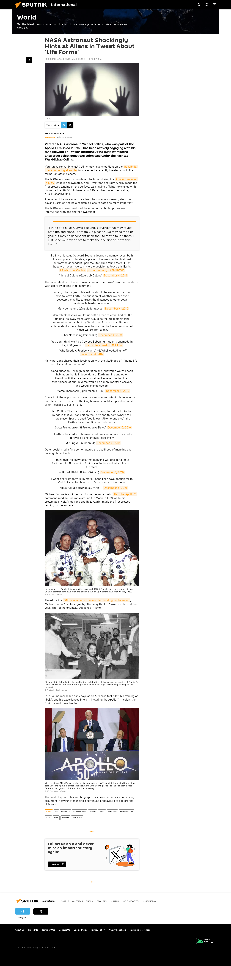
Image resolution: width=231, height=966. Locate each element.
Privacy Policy (98, 929)
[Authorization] (199, 5)
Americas (77, 901)
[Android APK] (205, 941)
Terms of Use (48, 929)
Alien (48, 818)
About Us (19, 929)
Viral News (77, 818)
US (56, 812)
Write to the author (64, 137)
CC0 (46, 118)
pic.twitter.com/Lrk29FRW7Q (105, 270)
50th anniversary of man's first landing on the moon (96, 600)
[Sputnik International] (32, 8)
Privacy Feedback (117, 929)
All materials (50, 137)
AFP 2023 (51, 594)
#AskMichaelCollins (72, 270)
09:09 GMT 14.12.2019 (56, 59)
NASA (101, 812)
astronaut (112, 812)
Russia (90, 901)
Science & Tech (79, 812)
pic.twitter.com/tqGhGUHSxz (104, 345)
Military (115, 901)
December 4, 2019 (115, 275)
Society (93, 812)
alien (56, 818)
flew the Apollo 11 (124, 494)
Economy (102, 901)
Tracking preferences (139, 929)
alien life (65, 818)
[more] (29, 60)
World (48, 812)
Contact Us (64, 929)
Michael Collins (126, 812)
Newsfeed (65, 812)
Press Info (33, 929)
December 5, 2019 (119, 427)
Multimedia (149, 901)
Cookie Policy (80, 929)
